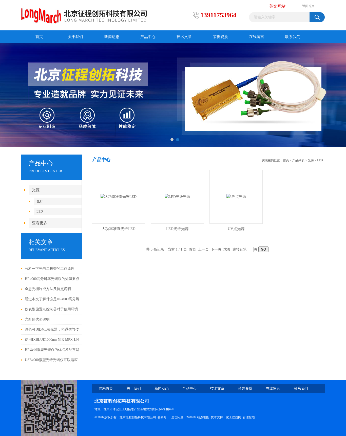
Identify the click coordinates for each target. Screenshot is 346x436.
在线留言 (256, 37)
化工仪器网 (233, 417)
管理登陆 (249, 417)
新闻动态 (111, 37)
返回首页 (308, 6)
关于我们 (75, 37)
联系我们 (292, 37)
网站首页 (106, 388)
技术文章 (184, 37)
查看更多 (39, 223)
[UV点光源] (236, 196)
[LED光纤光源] (177, 196)
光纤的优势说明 (37, 319)
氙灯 (39, 201)
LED (39, 211)
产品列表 (298, 160)
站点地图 (203, 417)
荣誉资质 (220, 37)
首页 (39, 37)
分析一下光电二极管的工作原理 (49, 269)
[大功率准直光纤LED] (119, 196)
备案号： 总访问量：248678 (177, 417)
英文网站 (277, 6)
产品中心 (148, 37)
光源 (36, 190)
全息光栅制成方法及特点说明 (48, 289)
